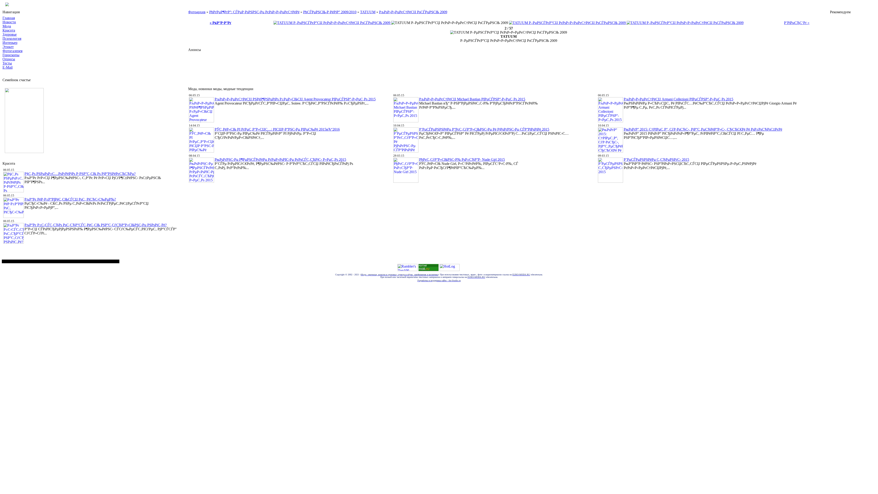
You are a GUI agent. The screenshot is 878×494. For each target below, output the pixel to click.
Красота (9, 30)
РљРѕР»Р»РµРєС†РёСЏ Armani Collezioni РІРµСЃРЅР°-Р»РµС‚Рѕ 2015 (678, 99)
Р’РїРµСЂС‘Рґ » (796, 23)
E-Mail (8, 67)
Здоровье (10, 34)
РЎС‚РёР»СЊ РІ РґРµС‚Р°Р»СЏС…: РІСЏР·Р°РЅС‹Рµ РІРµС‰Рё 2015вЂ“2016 (277, 129)
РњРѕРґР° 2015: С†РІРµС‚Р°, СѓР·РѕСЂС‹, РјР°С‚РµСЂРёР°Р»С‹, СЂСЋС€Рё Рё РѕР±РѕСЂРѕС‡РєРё (703, 129)
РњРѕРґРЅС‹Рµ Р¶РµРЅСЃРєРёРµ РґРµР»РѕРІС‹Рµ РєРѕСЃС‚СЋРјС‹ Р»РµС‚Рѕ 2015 (280, 159)
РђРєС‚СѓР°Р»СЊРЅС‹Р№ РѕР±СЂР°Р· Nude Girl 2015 (462, 159)
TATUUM (367, 12)
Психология (12, 38)
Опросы (9, 59)
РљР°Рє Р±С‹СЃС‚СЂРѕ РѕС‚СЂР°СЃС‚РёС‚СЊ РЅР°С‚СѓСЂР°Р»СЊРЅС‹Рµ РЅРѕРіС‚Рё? (95, 225)
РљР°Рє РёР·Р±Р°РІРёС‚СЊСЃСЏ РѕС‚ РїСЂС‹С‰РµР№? (70, 199)
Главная (9, 18)
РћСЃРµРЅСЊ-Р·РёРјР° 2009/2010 (329, 12)
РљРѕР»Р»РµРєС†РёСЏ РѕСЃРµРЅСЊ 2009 (413, 12)
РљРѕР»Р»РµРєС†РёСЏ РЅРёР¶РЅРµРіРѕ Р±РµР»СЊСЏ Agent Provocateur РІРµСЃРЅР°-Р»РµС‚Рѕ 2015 (295, 99)
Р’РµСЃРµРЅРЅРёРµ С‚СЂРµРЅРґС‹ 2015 (656, 159)
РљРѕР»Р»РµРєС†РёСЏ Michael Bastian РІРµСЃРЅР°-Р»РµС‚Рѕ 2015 (472, 99)
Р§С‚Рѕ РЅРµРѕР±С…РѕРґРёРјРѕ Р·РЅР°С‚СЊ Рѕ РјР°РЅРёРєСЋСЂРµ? (80, 174)
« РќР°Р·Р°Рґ (220, 23)
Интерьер (10, 43)
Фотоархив (197, 12)
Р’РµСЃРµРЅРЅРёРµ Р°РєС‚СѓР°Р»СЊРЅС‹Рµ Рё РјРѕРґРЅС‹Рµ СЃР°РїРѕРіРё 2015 (484, 129)
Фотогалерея (12, 51)
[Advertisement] (271, 68)
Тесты (7, 63)
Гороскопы (11, 55)
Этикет (8, 47)
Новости (9, 22)
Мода (7, 26)
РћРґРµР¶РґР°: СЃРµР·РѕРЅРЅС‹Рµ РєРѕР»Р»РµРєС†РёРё (254, 12)
